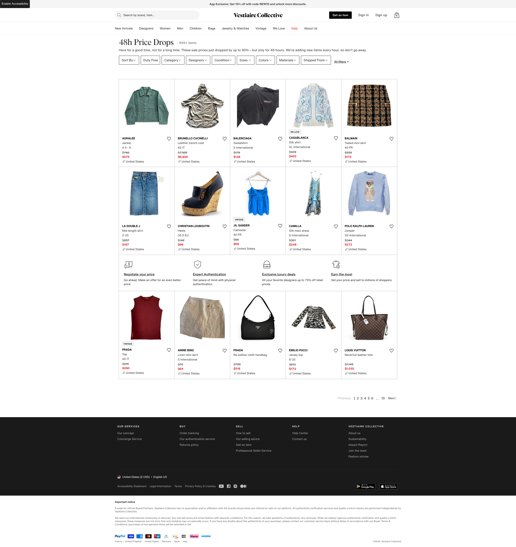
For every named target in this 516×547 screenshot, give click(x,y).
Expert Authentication (209, 274)
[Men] (186, 28)
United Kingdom (133, 541)
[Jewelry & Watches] (252, 28)
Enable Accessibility (15, 4)
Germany (166, 541)
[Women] (173, 28)
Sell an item (340, 15)
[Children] (204, 28)
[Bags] (218, 28)
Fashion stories (358, 456)
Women (165, 28)
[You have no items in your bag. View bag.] (397, 15)
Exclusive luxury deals (278, 274)
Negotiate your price (139, 274)
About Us (310, 28)
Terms (178, 486)
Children (196, 28)
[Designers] (156, 28)
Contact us (299, 439)
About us (354, 433)
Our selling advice (248, 439)
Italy (185, 541)
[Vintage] (269, 28)
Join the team (358, 451)
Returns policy (189, 445)
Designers (146, 28)
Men (180, 28)
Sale (294, 28)
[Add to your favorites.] (168, 138)
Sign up (381, 15)
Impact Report (358, 445)
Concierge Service (129, 439)
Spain (177, 541)
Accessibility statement (131, 486)
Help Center (300, 433)
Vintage (260, 28)
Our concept (125, 433)
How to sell (243, 433)
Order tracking (189, 433)
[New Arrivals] (135, 28)
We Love (279, 28)
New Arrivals (124, 28)
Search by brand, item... (139, 15)
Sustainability (357, 439)
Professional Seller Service (253, 451)
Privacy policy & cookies (200, 486)
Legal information (160, 486)
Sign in (363, 15)
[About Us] (320, 28)
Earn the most (341, 274)
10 (383, 398)
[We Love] (288, 28)
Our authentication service (197, 439)
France (118, 541)
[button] (397, 15)
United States (152, 541)
